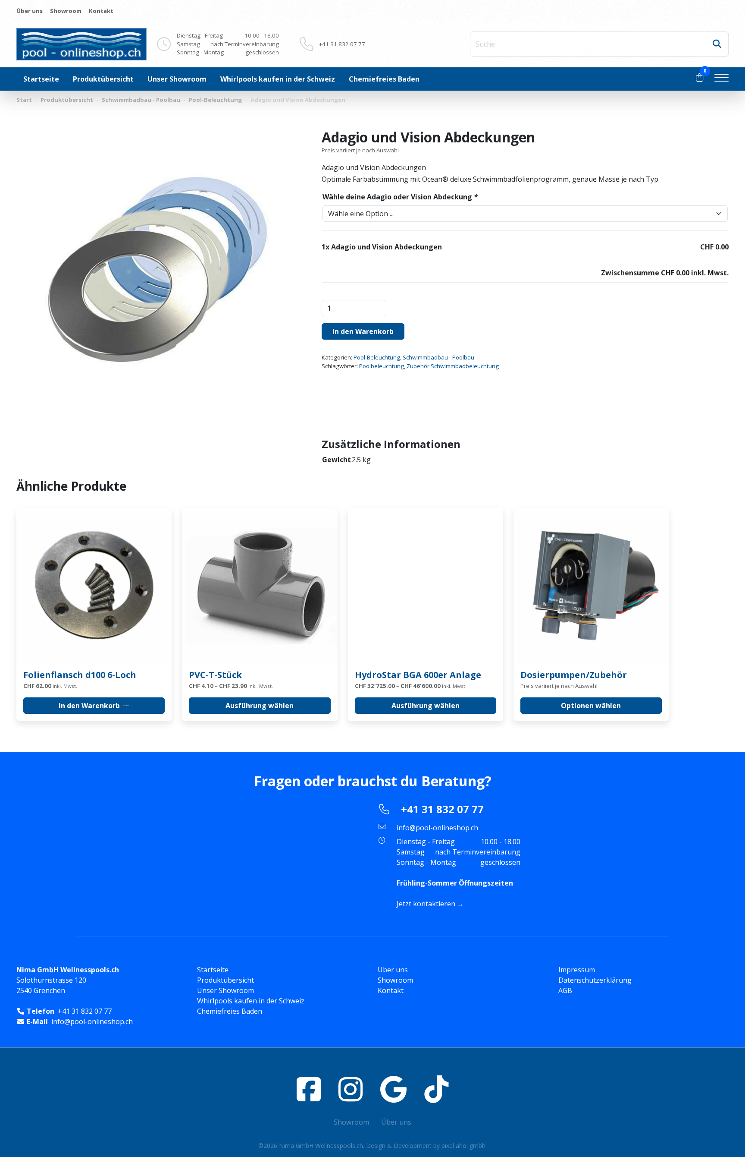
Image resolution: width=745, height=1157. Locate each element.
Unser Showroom (177, 79)
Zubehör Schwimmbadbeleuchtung (453, 366)
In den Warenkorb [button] (89, 705)
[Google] (393, 1089)
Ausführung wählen (259, 705)
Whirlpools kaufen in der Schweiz (277, 79)
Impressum (576, 969)
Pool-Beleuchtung (215, 100)
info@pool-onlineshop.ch (437, 827)
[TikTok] (436, 1089)
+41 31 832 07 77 (342, 44)
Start (24, 100)
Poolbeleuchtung (381, 366)
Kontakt (101, 11)
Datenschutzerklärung (595, 980)
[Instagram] (350, 1089)
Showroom (65, 11)
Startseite (41, 79)
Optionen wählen (591, 705)
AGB (565, 990)
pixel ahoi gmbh (463, 1145)
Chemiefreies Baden (384, 79)
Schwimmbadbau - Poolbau (141, 100)
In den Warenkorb (363, 331)
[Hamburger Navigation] (721, 79)
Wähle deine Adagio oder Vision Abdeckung (400, 197)
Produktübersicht (103, 79)
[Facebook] (308, 1089)
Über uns (29, 11)
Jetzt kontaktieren (426, 903)
